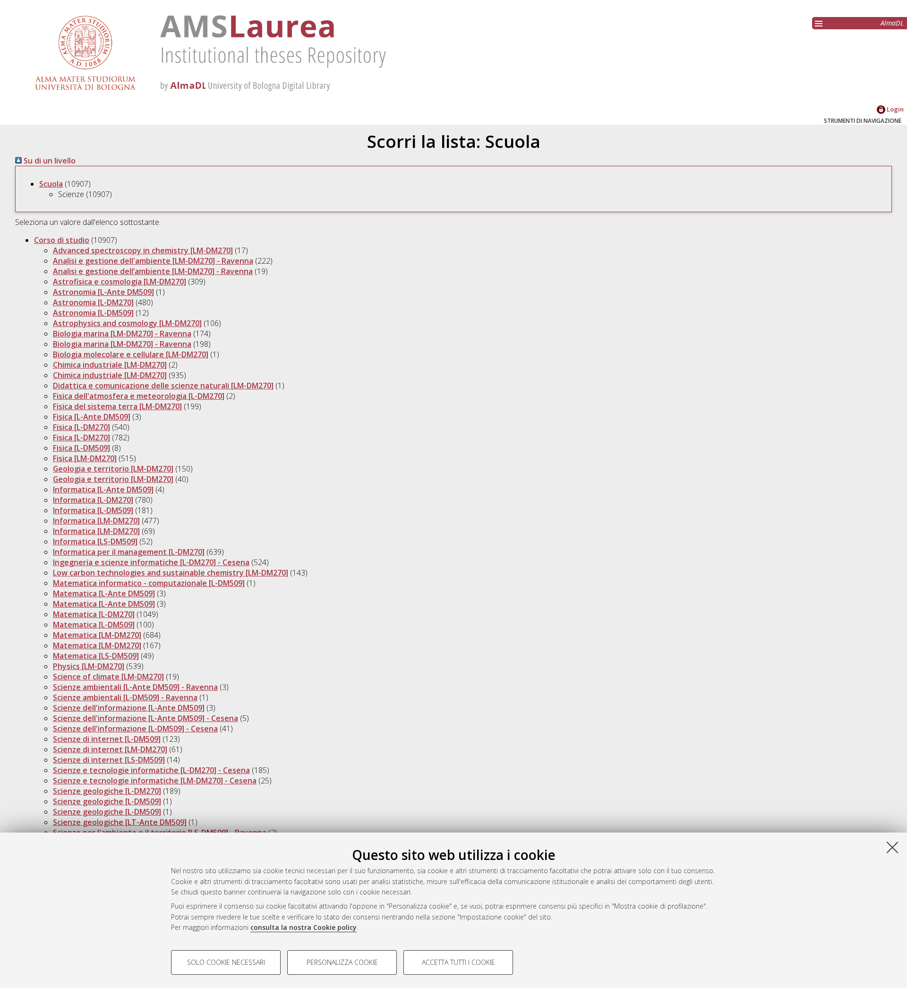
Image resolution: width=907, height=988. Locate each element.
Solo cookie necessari (226, 962)
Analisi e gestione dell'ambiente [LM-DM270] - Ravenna (153, 261)
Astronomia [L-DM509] (93, 313)
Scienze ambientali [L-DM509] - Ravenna (125, 697)
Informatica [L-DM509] (93, 510)
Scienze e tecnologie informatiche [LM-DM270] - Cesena (155, 780)
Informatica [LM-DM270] (96, 520)
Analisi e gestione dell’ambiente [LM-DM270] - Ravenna (153, 271)
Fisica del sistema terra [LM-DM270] (117, 406)
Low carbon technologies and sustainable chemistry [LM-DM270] (170, 572)
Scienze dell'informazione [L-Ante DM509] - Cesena (145, 718)
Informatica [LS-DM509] (95, 541)
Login (894, 109)
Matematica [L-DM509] (94, 624)
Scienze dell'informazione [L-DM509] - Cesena (135, 728)
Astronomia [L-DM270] (93, 302)
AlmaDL (892, 22)
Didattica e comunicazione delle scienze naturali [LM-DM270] (163, 385)
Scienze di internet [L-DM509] (107, 739)
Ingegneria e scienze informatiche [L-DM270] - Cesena (151, 562)
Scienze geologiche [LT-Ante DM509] (120, 822)
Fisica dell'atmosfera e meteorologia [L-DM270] (138, 396)
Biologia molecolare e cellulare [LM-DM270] (130, 354)
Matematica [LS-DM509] (96, 656)
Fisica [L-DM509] (81, 448)
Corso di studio (61, 240)
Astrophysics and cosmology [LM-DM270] (127, 323)
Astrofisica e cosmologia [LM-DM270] (119, 281)
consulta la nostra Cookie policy (303, 927)
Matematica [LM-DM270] (97, 635)
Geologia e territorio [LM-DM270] (113, 469)
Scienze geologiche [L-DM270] (107, 791)
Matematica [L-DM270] (94, 614)
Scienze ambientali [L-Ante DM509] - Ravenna (135, 687)
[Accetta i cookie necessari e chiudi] (892, 847)
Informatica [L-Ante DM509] (103, 489)
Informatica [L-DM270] (93, 500)
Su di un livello (49, 160)
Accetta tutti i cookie (458, 962)
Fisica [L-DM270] (81, 427)
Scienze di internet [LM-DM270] (110, 749)
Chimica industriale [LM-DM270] (110, 365)
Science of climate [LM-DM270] (108, 676)
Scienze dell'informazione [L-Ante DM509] (129, 708)
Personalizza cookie (342, 962)
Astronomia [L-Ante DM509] (103, 292)
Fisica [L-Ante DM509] (91, 417)
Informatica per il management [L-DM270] (129, 552)
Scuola (51, 184)
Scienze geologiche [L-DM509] (107, 801)
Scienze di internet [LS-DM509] (109, 760)
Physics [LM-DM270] (88, 666)
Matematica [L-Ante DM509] (104, 593)
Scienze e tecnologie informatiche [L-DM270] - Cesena (151, 770)
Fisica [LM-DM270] (85, 458)
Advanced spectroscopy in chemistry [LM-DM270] (143, 250)
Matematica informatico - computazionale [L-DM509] (149, 583)
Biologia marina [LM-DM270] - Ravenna (122, 333)
